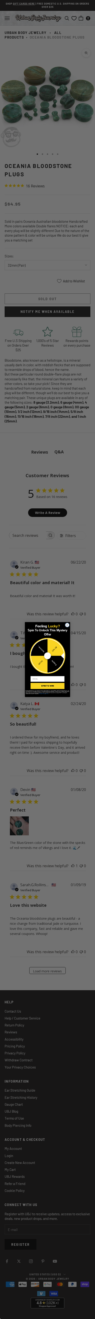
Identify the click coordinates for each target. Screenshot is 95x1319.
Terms (47, 693)
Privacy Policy (42, 693)
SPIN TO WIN (47, 685)
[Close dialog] (67, 625)
